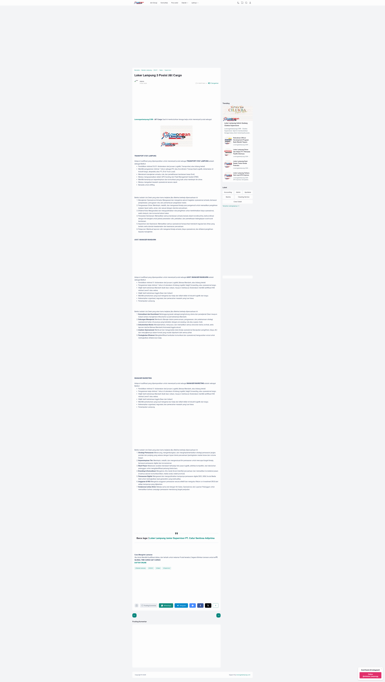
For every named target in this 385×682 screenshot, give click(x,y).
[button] (212, 83)
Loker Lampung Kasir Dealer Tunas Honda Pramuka (240, 163)
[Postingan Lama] (134, 615)
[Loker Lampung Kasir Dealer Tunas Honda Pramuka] (228, 167)
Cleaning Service (243, 197)
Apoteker (248, 192)
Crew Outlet (238, 202)
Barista (228, 197)
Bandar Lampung (141, 568)
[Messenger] (192, 605)
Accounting (228, 192)
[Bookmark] (137, 606)
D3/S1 (151, 568)
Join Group (153, 3)
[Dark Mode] (238, 3)
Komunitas (164, 3)
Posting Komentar (150, 605)
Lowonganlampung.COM (143, 119)
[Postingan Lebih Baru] (218, 615)
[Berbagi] (215, 605)
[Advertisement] (192, 22)
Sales (158, 568)
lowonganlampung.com (243, 675)
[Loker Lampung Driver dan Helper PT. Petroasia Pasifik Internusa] (228, 155)
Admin (238, 192)
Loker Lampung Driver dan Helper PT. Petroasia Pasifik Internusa (241, 152)
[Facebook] (200, 605)
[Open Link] (250, 3)
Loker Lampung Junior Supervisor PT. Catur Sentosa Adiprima (182, 538)
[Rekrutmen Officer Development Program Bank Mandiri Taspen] (228, 144)
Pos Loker (174, 3)
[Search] (246, 3)
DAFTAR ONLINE (140, 563)
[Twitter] (208, 605)
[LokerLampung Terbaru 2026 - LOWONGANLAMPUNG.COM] (139, 2)
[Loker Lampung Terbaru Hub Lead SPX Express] (228, 179)
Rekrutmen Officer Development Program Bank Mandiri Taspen (241, 140)
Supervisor (167, 568)
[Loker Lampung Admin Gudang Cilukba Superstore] (238, 120)
